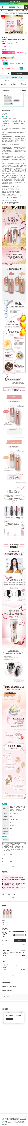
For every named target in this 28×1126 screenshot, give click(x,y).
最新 (5, 944)
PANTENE (4, 37)
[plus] (8, 73)
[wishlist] (13, 43)
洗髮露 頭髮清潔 (8, 97)
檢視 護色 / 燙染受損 (9, 986)
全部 (2, 944)
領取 (21, 68)
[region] (14, 1120)
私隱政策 (4, 1124)
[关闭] (26, 1116)
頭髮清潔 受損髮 (8, 100)
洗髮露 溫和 (16, 100)
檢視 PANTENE (7, 990)
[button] (26, 7)
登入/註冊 (8, 1019)
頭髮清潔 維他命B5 (9, 103)
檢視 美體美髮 (7, 982)
